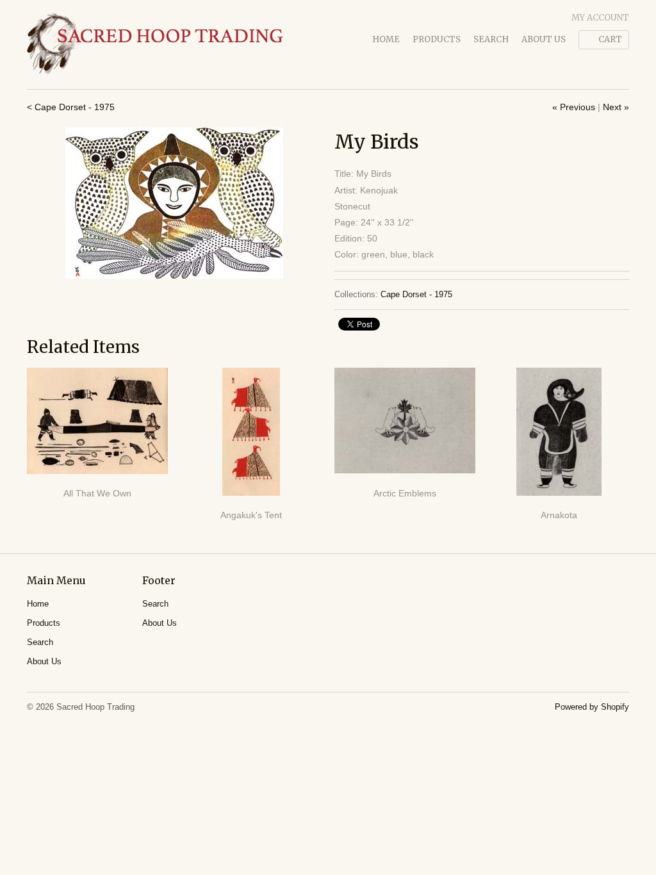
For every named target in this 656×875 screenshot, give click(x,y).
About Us (543, 39)
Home (386, 39)
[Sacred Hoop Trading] (155, 44)
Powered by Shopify (592, 707)
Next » (616, 107)
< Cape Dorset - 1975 (71, 107)
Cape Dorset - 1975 (416, 294)
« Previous (573, 107)
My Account (600, 17)
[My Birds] (174, 203)
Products (437, 39)
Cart (610, 39)
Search (491, 39)
